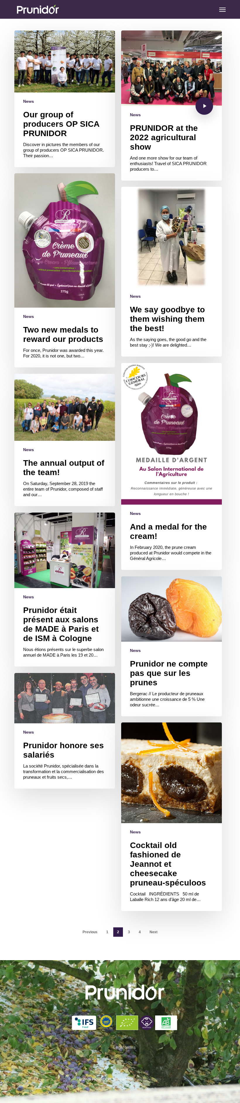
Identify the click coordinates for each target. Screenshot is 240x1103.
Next (153, 932)
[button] (222, 9)
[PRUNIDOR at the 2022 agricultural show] (171, 105)
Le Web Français (147, 1079)
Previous (90, 932)
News (28, 101)
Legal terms (124, 1047)
